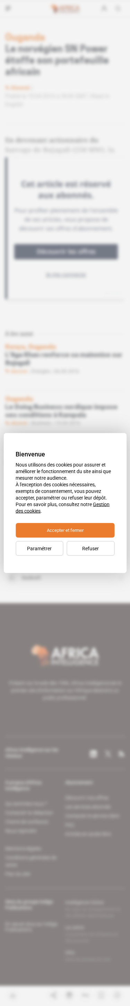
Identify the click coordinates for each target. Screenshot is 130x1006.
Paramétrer (39, 548)
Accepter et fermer (65, 530)
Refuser (90, 548)
